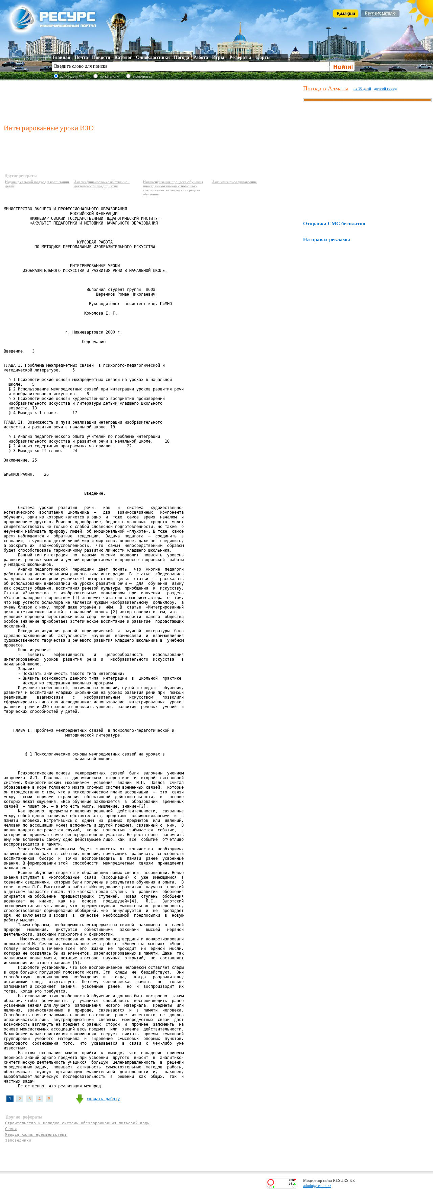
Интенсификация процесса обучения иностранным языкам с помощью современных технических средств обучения (173, 188)
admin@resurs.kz (317, 1185)
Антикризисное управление (234, 182)
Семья (11, 1129)
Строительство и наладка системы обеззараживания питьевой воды (77, 1123)
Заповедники (18, 1140)
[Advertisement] (152, 101)
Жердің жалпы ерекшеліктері (36, 1134)
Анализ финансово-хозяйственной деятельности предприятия (102, 184)
